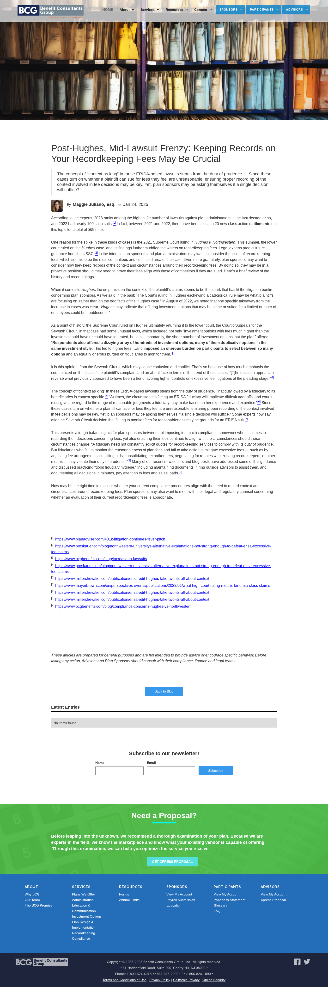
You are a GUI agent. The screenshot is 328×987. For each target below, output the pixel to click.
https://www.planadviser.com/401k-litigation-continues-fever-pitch (110, 539)
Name (99, 763)
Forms (124, 894)
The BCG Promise (38, 905)
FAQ (217, 911)
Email (151, 763)
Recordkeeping (83, 933)
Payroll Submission (180, 900)
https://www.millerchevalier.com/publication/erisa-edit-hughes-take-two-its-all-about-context (132, 578)
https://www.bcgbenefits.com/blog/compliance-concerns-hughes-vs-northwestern (123, 606)
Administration (83, 900)
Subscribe (215, 770)
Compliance (81, 938)
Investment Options (87, 916)
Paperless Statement (229, 900)
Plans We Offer (83, 894)
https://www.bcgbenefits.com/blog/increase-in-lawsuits (101, 559)
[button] (126, 9)
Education (174, 905)
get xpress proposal (172, 862)
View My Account (179, 894)
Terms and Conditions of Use (124, 980)
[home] (51, 12)
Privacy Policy (159, 980)
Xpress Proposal (273, 900)
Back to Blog (164, 691)
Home (107, 9)
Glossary (220, 905)
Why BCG (32, 894)
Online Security (213, 980)
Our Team (32, 900)
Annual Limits (129, 900)
